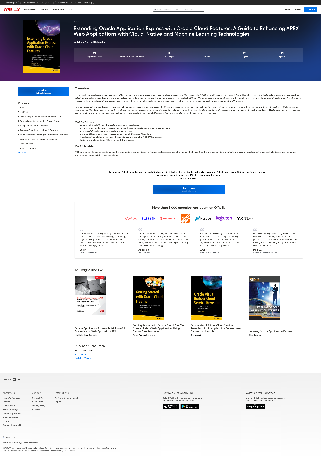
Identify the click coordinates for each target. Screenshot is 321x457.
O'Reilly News (9, 405)
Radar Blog (58, 9)
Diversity (7, 421)
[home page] (12, 9)
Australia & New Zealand (66, 398)
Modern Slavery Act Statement (63, 451)
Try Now (309, 9)
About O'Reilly (10, 392)
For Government (28, 3)
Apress (282, 56)
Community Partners (12, 413)
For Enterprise (11, 3)
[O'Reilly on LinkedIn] (14, 379)
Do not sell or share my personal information (20, 443)
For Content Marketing (83, 3)
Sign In (298, 9)
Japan (58, 401)
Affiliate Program (10, 417)
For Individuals (62, 3)
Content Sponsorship (12, 425)
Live (70, 9)
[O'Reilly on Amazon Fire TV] (255, 408)
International (62, 392)
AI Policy (36, 409)
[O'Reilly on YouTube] (19, 379)
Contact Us (37, 398)
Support (36, 392)
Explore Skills (30, 9)
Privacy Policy (38, 405)
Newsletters (37, 401)
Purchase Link (81, 354)
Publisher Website (83, 358)
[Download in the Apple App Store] (171, 408)
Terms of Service (9, 451)
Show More (23, 153)
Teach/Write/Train (11, 398)
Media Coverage (10, 409)
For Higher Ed (46, 3)
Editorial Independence (39, 451)
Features (44, 9)
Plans (287, 9)
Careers (6, 401)
